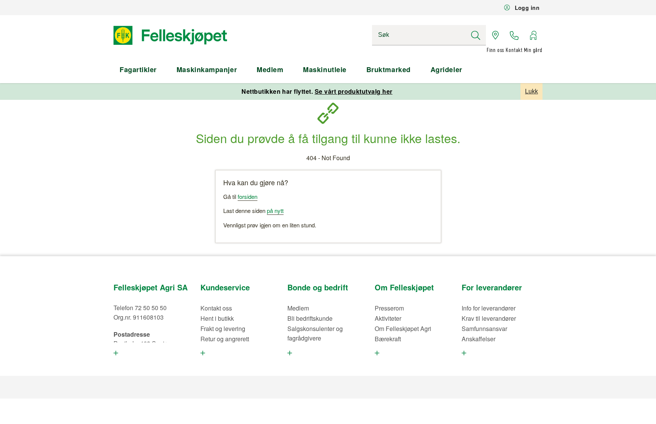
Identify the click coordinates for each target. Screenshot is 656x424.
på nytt (275, 210)
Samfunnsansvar (484, 328)
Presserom (389, 308)
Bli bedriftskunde (310, 318)
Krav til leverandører (489, 318)
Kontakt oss (216, 308)
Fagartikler (138, 69)
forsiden (247, 196)
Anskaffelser (478, 338)
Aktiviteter (388, 318)
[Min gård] (533, 35)
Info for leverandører (489, 308)
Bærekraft (388, 338)
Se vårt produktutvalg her (354, 91)
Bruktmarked (388, 69)
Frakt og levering (222, 328)
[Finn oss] (495, 35)
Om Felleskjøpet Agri (403, 328)
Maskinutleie (324, 69)
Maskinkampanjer (207, 69)
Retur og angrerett (224, 338)
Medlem (270, 69)
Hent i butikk (217, 318)
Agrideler (446, 69)
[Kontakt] (514, 35)
